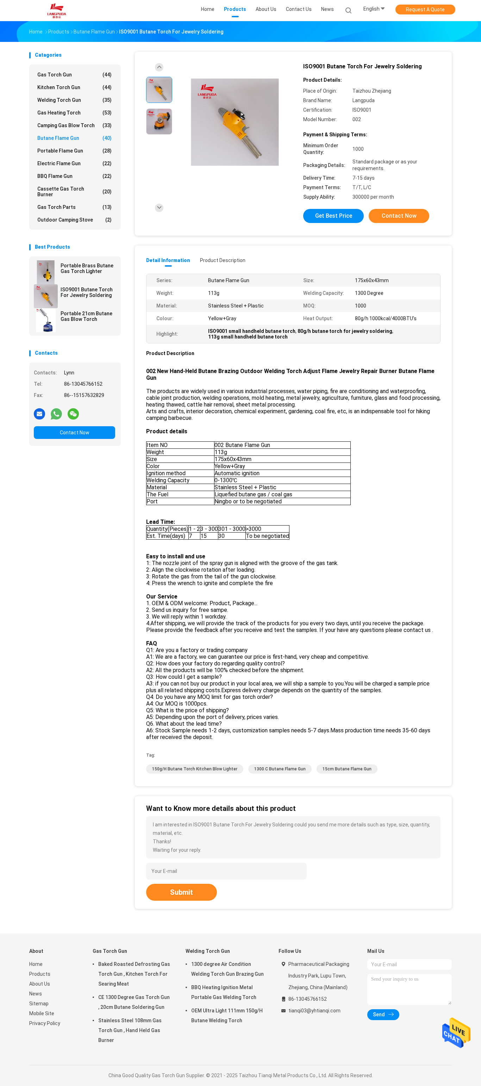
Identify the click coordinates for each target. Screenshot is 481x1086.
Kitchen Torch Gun (74, 87)
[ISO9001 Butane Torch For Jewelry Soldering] (46, 296)
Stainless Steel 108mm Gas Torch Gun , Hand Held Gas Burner (130, 1030)
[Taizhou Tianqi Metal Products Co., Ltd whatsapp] (56, 413)
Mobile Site (41, 1013)
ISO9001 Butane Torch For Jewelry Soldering (87, 292)
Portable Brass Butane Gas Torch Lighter (87, 268)
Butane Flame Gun (74, 138)
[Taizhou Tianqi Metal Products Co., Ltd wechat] (73, 413)
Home (36, 964)
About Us (39, 984)
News (35, 994)
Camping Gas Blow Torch (74, 125)
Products (39, 974)
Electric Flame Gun (74, 163)
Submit (181, 892)
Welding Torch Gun (74, 100)
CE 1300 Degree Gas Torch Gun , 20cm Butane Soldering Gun (134, 1002)
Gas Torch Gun (74, 74)
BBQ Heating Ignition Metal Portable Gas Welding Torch (223, 992)
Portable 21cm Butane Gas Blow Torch (86, 316)
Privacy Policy (44, 1023)
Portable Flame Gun (74, 151)
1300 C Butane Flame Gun (280, 769)
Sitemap (39, 1003)
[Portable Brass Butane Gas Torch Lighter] (46, 272)
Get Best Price (333, 215)
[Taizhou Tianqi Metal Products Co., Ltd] (57, 10)
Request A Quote (425, 9)
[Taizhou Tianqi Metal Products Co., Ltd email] (39, 413)
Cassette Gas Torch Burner (74, 191)
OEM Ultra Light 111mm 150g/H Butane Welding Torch (227, 1015)
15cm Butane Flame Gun (347, 769)
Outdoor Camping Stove (74, 220)
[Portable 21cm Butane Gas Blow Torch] (46, 320)
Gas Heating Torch (74, 113)
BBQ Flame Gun (74, 176)
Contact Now (74, 432)
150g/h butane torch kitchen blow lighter (194, 769)
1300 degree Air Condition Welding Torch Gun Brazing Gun (227, 969)
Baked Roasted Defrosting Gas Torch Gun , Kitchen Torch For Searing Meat (134, 974)
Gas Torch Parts (74, 207)
